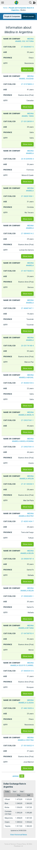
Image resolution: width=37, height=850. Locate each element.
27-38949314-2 (27, 233)
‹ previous (15, 776)
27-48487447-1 (27, 308)
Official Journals (28, 16)
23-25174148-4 (27, 346)
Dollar (7, 792)
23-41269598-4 (27, 159)
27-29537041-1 (27, 420)
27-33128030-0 (27, 121)
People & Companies (12, 16)
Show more (27, 70)
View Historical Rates (18, 835)
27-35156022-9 (27, 746)
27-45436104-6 (27, 383)
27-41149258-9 (27, 484)
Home (5, 8)
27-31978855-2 (27, 84)
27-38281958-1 (27, 196)
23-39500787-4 (27, 559)
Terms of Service (10, 844)
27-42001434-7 (27, 521)
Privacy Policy (21, 844)
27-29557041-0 (27, 447)
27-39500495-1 (27, 596)
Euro (14, 792)
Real (21, 792)
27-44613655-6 (27, 708)
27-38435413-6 (27, 671)
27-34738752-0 (27, 633)
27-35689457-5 (27, 47)
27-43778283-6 (27, 271)
